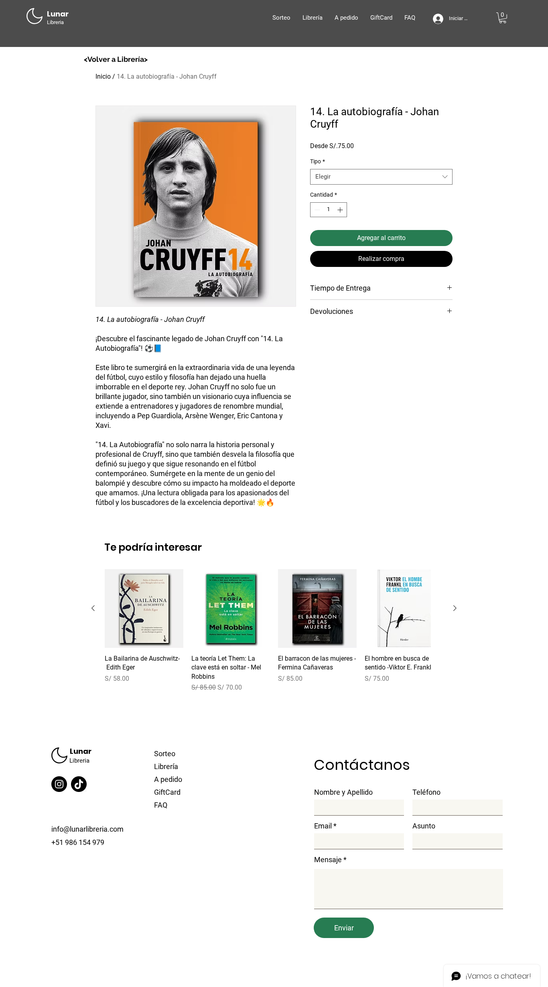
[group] (274, 635)
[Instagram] (59, 784)
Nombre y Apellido (343, 792)
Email (323, 826)
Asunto (423, 826)
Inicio (103, 76)
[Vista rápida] (144, 608)
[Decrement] (316, 210)
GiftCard (167, 792)
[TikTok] (79, 784)
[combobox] (381, 177)
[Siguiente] (455, 608)
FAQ (160, 805)
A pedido (168, 779)
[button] (502, 17)
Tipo (317, 161)
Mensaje (328, 859)
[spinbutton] (328, 210)
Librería (166, 766)
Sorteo (164, 753)
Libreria (79, 760)
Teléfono (426, 792)
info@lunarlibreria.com (87, 829)
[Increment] (341, 210)
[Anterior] (93, 608)
